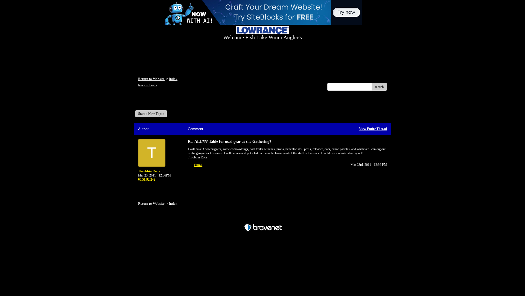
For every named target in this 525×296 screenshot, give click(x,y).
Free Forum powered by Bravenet (263, 218)
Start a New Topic (151, 114)
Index (173, 79)
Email (198, 165)
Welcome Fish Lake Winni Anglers (168, 102)
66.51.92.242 (146, 179)
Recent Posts (147, 85)
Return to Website (151, 79)
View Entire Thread (373, 129)
